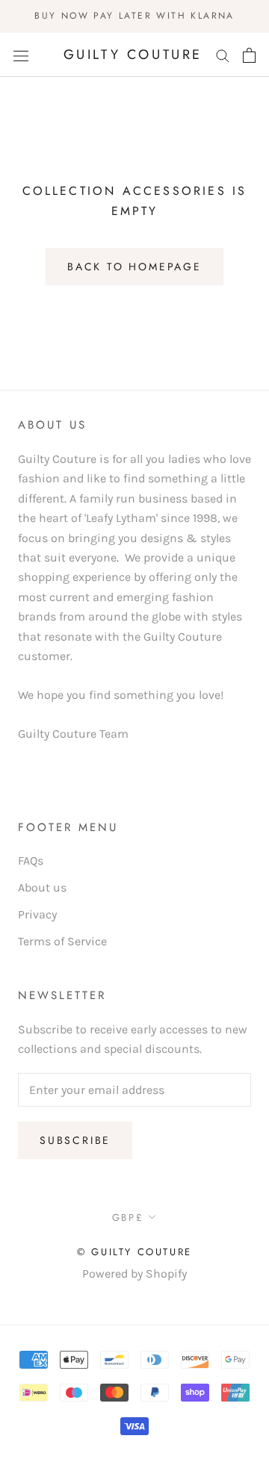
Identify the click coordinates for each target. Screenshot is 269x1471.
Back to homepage (134, 266)
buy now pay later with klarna (134, 15)
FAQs (30, 860)
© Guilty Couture (134, 1252)
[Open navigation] (20, 55)
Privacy (37, 914)
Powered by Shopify (134, 1273)
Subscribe (75, 1140)
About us (42, 887)
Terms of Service (62, 941)
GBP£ (127, 1217)
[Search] (222, 55)
